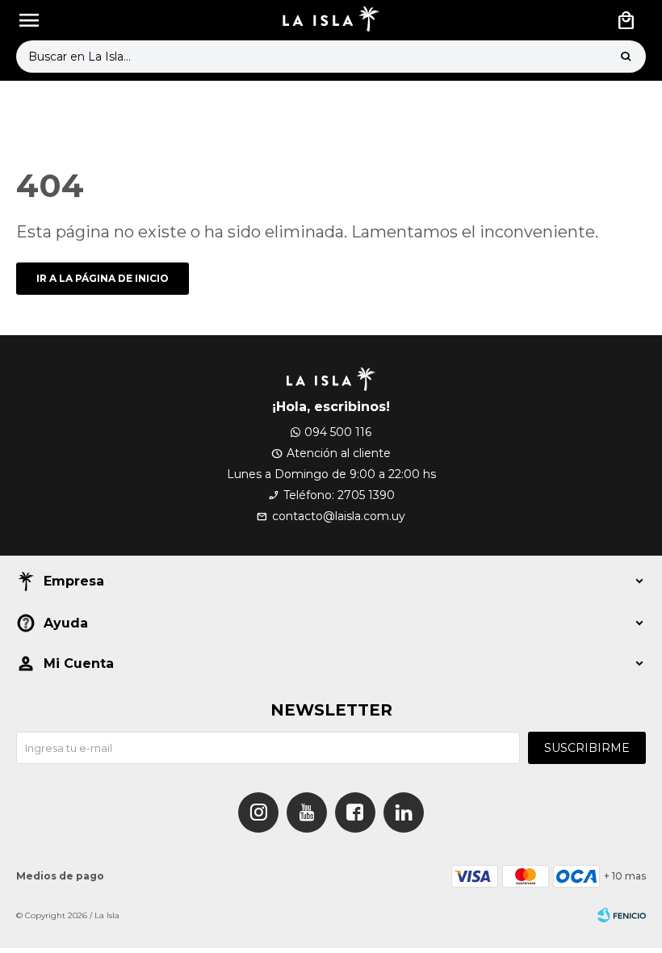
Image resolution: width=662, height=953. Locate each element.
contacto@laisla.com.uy (338, 516)
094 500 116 (337, 432)
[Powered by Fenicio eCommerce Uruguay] (621, 916)
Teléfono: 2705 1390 (339, 495)
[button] (625, 56)
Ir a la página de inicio (102, 278)
